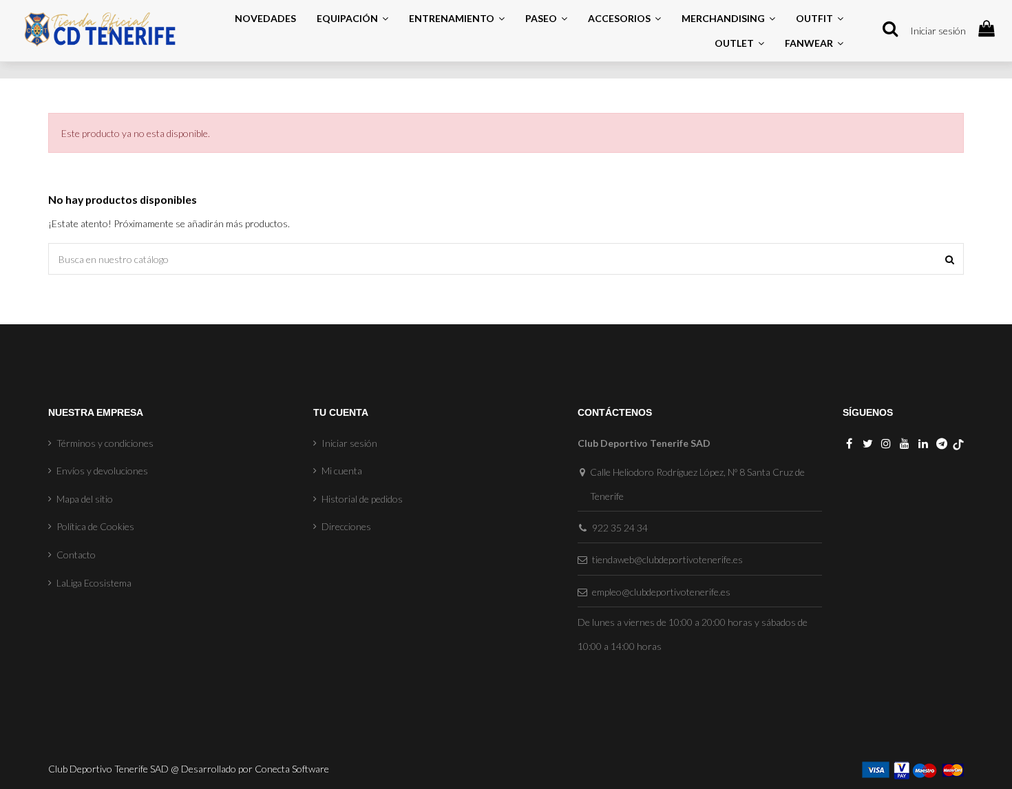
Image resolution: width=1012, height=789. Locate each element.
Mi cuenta (341, 470)
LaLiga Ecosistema (93, 583)
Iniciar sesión (938, 30)
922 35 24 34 (620, 528)
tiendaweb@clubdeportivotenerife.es (667, 559)
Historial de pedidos (362, 499)
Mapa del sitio (84, 499)
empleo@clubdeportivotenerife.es (661, 592)
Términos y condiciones (105, 443)
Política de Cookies (95, 526)
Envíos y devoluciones (102, 470)
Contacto (76, 554)
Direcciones (346, 526)
